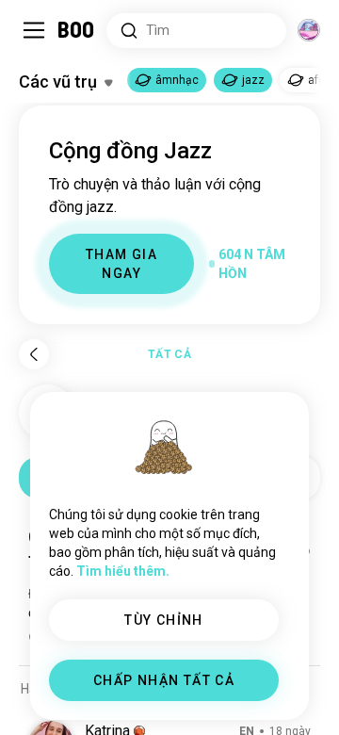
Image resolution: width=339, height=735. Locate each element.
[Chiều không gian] (309, 30)
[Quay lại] (34, 354)
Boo (76, 30)
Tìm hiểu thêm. (123, 571)
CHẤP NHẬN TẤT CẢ (163, 680)
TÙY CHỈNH (163, 620)
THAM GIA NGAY (121, 264)
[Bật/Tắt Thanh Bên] (34, 30)
